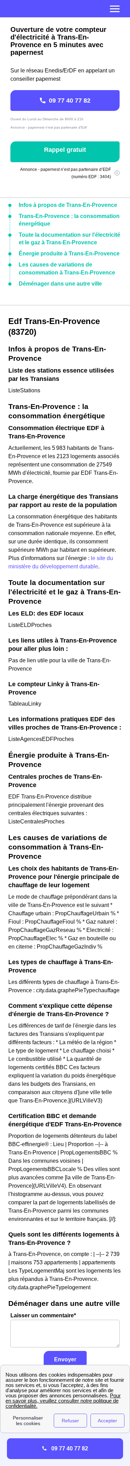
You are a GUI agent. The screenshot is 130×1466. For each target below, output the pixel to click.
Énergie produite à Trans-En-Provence (69, 253)
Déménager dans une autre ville (60, 284)
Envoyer (65, 1359)
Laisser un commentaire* (43, 1315)
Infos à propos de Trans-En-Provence (68, 205)
